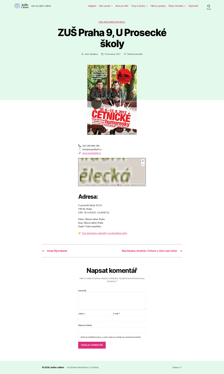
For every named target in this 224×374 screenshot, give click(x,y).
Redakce (94, 54)
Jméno (81, 314)
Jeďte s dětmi (57, 367)
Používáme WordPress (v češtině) (83, 367)
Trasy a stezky (138, 6)
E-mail (116, 314)
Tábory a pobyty (158, 6)
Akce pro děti (121, 6)
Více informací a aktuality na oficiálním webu (104, 233)
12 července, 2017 (112, 54)
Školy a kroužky (176, 6)
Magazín (92, 6)
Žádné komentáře (135, 54)
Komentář (82, 291)
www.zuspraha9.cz (91, 153)
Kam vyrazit (104, 6)
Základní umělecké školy (112, 22)
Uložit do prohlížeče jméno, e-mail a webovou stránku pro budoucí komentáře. (110, 337)
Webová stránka (85, 325)
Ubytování (193, 6)
